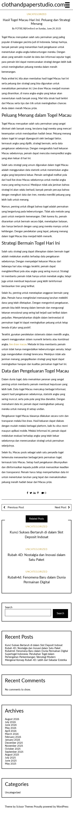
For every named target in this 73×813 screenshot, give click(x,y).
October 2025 (13, 749)
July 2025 (10, 758)
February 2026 (13, 737)
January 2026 (12, 740)
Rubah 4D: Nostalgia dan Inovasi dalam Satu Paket (32, 648)
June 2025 (11, 761)
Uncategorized (36, 14)
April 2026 (10, 731)
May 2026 (10, 728)
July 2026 (10, 722)
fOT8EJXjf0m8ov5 (25, 29)
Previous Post (15, 507)
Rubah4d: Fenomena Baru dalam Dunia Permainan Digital (36, 651)
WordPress (62, 807)
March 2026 (12, 734)
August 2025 (12, 755)
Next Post (60, 507)
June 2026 (11, 725)
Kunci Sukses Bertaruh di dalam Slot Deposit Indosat (34, 645)
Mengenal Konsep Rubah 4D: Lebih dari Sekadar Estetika (36, 660)
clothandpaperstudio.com (33, 5)
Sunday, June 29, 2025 (50, 29)
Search (8, 607)
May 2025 (10, 764)
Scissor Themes (24, 807)
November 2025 (14, 746)
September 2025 (14, 752)
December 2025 (14, 743)
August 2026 (12, 719)
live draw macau (18, 344)
